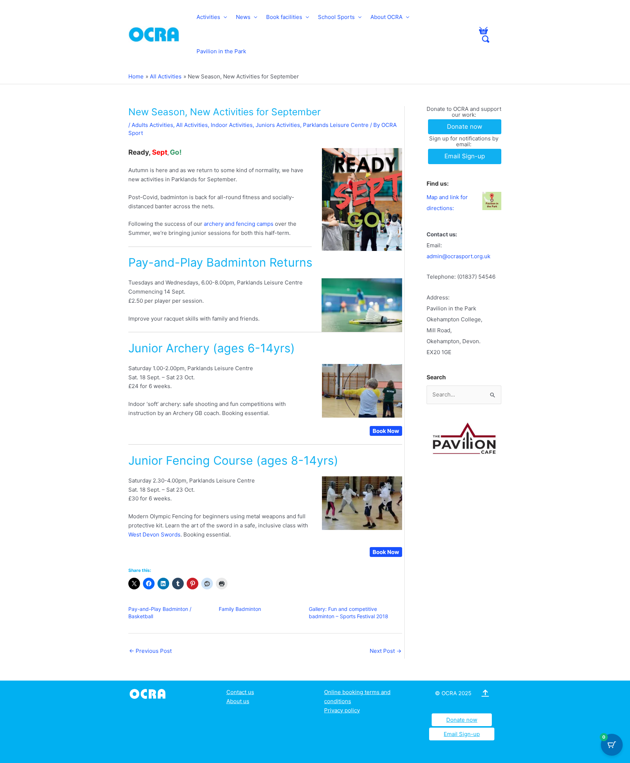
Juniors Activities (278, 124)
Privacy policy (342, 710)
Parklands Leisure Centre (336, 124)
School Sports (336, 16)
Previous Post (150, 650)
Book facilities (284, 16)
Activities (208, 16)
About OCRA (386, 16)
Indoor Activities (232, 124)
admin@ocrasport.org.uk (458, 256)
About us (237, 701)
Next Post (385, 650)
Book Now (386, 430)
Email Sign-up (462, 734)
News (243, 16)
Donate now (461, 719)
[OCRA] (149, 693)
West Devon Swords (154, 534)
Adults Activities (152, 124)
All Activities (192, 124)
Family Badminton (240, 609)
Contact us (240, 692)
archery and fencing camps (238, 223)
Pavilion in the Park (221, 51)
